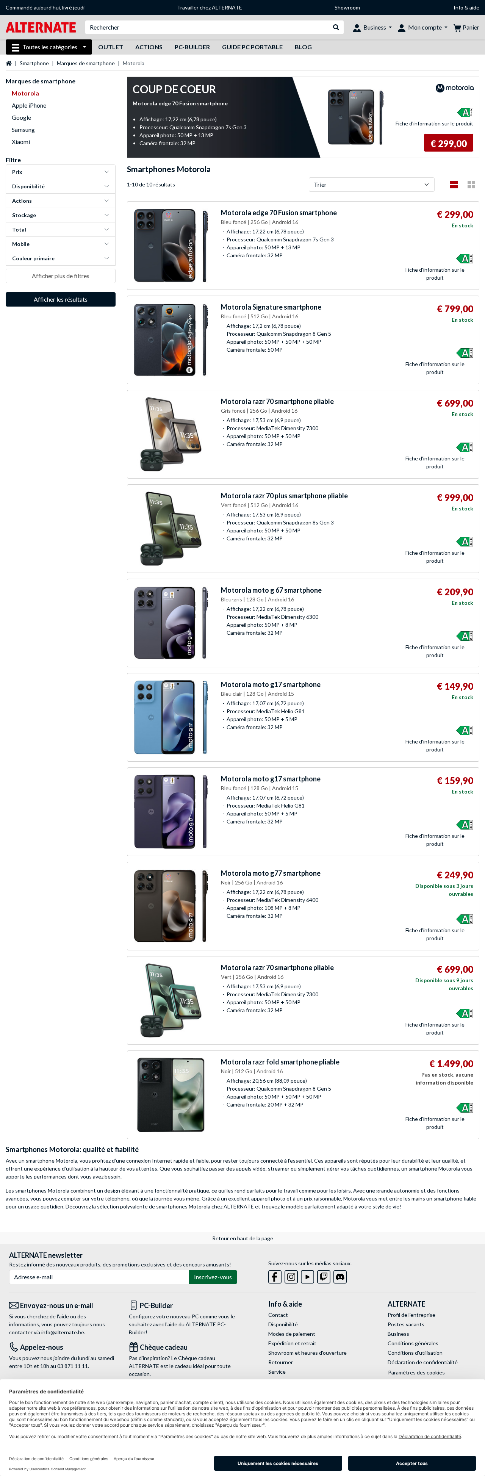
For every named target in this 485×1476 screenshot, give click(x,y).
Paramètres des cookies (416, 1372)
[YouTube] (307, 1275)
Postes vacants (406, 1324)
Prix (17, 172)
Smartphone (34, 63)
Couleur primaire (33, 258)
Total (19, 229)
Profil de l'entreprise (411, 1315)
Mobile (21, 244)
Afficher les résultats (61, 299)
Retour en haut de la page (242, 1238)
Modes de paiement (291, 1333)
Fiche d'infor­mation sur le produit (434, 123)
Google (21, 117)
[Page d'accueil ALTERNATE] (41, 26)
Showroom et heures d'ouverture (307, 1352)
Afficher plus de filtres (60, 275)
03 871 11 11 (72, 1366)
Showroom (347, 7)
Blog (303, 46)
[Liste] (454, 185)
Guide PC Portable (252, 46)
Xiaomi (21, 141)
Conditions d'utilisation (415, 1352)
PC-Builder (192, 46)
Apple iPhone (29, 105)
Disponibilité (28, 186)
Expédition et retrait (292, 1343)
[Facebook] (275, 1275)
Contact (278, 1315)
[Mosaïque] (471, 185)
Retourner (280, 1362)
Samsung (23, 129)
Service (277, 1371)
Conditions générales (413, 1343)
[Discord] (340, 1275)
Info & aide (466, 7)
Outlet (110, 46)
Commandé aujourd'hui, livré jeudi (45, 7)
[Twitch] (323, 1275)
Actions (149, 46)
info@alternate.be (62, 1332)
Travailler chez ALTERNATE (209, 7)
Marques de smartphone (86, 63)
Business (398, 1333)
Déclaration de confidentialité (423, 1362)
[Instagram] (291, 1275)
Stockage (24, 215)
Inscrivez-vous (213, 1276)
